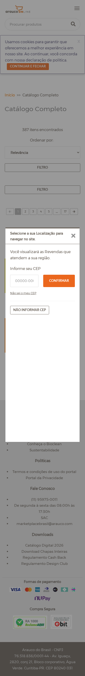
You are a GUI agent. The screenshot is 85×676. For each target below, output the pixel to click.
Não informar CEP (29, 310)
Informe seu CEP (25, 268)
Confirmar (59, 281)
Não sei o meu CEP (23, 293)
